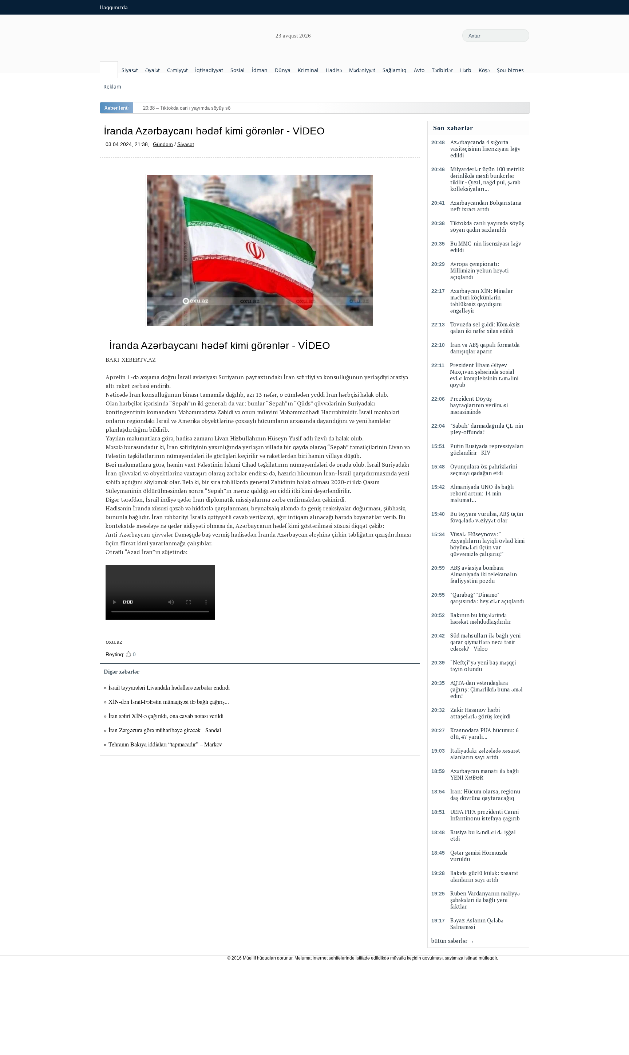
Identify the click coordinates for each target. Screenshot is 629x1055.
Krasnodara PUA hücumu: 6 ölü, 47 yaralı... (484, 733)
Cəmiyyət (177, 70)
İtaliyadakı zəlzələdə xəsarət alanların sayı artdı (485, 753)
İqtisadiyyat (209, 70)
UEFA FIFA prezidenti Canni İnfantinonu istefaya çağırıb (485, 814)
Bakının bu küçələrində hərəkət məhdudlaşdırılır (480, 618)
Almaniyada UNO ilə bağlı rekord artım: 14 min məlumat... (482, 493)
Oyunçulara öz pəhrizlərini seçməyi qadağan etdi (483, 469)
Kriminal (308, 70)
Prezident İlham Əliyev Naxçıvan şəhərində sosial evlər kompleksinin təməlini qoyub (484, 375)
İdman (260, 70)
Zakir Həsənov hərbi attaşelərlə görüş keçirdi (480, 712)
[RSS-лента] (393, 35)
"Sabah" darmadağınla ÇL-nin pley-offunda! (486, 428)
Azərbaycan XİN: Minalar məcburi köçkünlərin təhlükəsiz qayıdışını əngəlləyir (481, 300)
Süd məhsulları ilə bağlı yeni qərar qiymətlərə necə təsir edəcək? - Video (485, 642)
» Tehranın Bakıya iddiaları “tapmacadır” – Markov (163, 744)
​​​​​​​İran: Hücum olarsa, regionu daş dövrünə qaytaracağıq (485, 794)
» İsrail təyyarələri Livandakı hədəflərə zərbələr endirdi (167, 687)
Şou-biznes (510, 70)
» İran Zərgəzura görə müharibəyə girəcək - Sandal (162, 730)
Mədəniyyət (362, 70)
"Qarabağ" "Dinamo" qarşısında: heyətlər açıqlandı (487, 597)
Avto (419, 70)
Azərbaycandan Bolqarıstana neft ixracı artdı (486, 205)
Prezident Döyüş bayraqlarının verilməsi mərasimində (479, 405)
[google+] (442, 35)
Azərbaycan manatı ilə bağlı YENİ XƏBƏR (484, 774)
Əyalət (152, 70)
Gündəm (163, 144)
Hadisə (334, 70)
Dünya (282, 70)
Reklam (112, 86)
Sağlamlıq (395, 70)
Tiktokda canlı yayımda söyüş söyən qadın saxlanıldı (487, 226)
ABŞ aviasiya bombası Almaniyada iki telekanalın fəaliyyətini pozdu (483, 574)
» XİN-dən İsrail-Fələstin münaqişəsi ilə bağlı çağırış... (166, 701)
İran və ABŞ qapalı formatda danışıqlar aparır (485, 347)
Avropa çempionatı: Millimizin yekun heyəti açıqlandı (479, 270)
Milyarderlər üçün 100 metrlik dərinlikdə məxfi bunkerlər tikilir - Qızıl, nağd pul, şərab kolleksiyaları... (487, 179)
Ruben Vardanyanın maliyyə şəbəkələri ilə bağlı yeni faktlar (485, 900)
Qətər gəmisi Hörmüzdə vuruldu (478, 855)
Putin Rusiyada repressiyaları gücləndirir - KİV (487, 449)
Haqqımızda (114, 7)
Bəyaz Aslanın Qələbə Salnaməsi (476, 923)
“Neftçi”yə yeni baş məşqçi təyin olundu (483, 665)
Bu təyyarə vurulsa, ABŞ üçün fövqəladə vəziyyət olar (486, 516)
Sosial (237, 70)
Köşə (484, 70)
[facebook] (409, 35)
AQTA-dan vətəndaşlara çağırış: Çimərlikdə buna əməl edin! (486, 689)
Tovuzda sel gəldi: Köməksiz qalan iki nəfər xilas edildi (485, 327)
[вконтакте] (425, 35)
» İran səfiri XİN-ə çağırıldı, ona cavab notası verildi (163, 715)
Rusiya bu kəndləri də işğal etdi (483, 835)
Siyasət (130, 70)
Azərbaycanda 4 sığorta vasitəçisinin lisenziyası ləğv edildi (485, 148)
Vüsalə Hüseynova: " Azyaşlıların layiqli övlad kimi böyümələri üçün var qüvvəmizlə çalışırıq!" (487, 544)
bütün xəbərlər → (452, 940)
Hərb (465, 70)
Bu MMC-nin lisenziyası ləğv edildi (485, 246)
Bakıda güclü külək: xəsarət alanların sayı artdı (484, 876)
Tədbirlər (442, 70)
